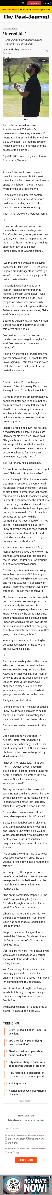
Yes (10, 1152)
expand (43, 60)
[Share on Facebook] (41, 51)
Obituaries (13, 1143)
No (17, 1152)
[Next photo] (45, 87)
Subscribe (34, 3)
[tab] (25, 119)
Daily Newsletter (16, 1138)
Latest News (10, 28)
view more (25, 1100)
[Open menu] (4, 3)
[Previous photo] (6, 87)
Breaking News (36, 1138)
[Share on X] (47, 51)
